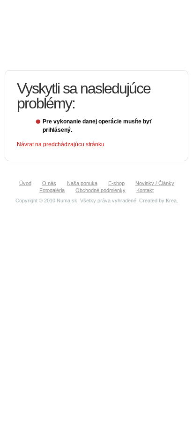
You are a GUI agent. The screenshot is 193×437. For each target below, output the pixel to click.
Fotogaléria (52, 190)
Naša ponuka (82, 183)
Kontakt (145, 190)
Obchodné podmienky (100, 190)
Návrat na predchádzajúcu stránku (60, 144)
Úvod (25, 183)
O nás (49, 183)
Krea (171, 200)
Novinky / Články (154, 183)
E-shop (116, 183)
